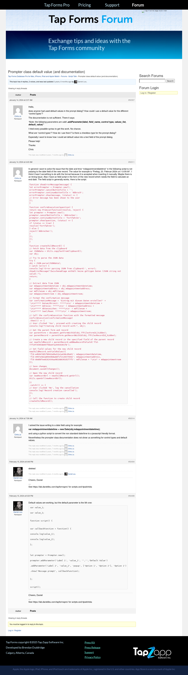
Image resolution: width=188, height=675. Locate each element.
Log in (10, 630)
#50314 (131, 418)
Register (17, 630)
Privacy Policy (93, 657)
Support (112, 4)
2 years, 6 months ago (62, 81)
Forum (138, 4)
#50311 (131, 162)
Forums (64, 76)
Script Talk (72, 76)
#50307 (131, 100)
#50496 (131, 495)
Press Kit (90, 642)
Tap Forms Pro (57, 4)
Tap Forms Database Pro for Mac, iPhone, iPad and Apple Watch (33, 76)
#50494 (131, 461)
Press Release (92, 647)
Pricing (84, 4)
